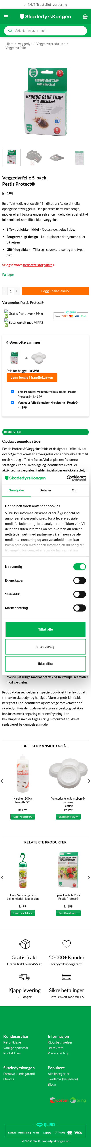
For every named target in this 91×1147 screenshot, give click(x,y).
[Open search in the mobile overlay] (45, 30)
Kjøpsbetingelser (60, 1042)
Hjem (9, 44)
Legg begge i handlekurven (32, 377)
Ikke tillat (45, 664)
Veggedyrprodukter (50, 44)
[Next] (81, 102)
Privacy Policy (58, 1053)
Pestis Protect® (32, 302)
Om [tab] (74, 490)
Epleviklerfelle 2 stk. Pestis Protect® (68, 897)
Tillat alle (45, 629)
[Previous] (9, 102)
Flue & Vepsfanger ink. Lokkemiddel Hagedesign (23, 897)
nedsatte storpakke (37, 265)
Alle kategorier (59, 1074)
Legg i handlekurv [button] (22, 816)
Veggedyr (25, 44)
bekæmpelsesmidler (73, 677)
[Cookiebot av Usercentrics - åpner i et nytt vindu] (66, 478)
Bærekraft (55, 1048)
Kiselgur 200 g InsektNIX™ (22, 800)
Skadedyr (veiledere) (63, 1079)
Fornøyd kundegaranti (19, 1074)
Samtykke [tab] (16, 490)
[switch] (79, 580)
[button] (5, 16)
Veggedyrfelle (16, 48)
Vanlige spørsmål (15, 1048)
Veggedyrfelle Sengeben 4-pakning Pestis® (68, 802)
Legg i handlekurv (55, 291)
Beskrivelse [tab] (13, 432)
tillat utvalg (45, 646)
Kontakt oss (12, 1053)
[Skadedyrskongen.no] (45, 16)
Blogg (52, 1084)
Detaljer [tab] (46, 490)
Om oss (8, 1079)
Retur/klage (12, 1042)
